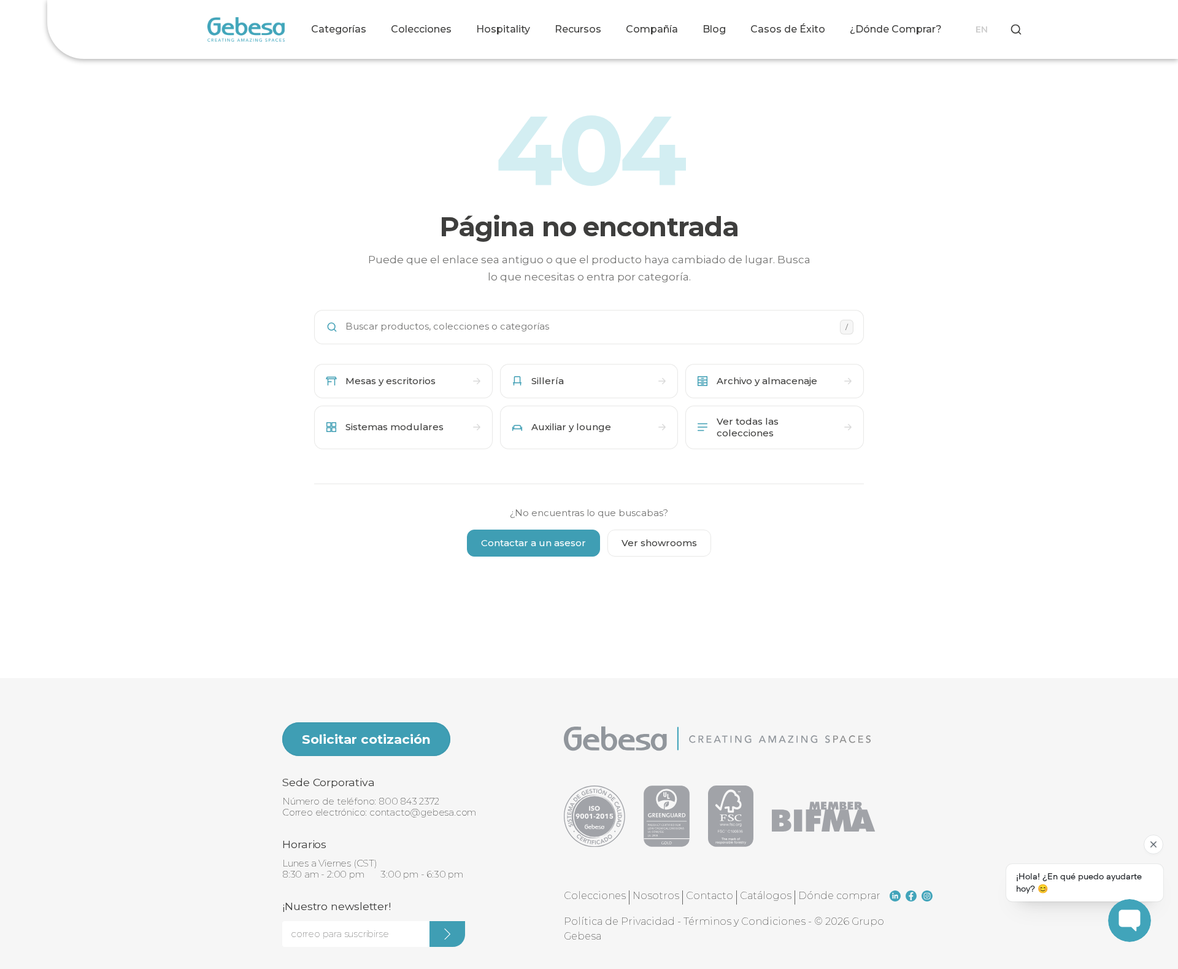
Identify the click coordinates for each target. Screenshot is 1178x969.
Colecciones (421, 29)
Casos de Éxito (787, 29)
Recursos (578, 29)
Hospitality (503, 29)
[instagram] (927, 896)
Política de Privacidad (619, 921)
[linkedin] (895, 896)
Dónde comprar (839, 895)
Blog (714, 29)
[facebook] (911, 896)
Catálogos (765, 895)
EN (982, 29)
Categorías (338, 29)
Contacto (709, 895)
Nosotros (656, 895)
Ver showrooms (659, 543)
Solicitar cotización (366, 739)
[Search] (1016, 29)
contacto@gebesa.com (422, 812)
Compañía (652, 29)
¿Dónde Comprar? (896, 29)
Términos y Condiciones (744, 921)
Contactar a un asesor (533, 543)
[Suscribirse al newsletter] (447, 934)
